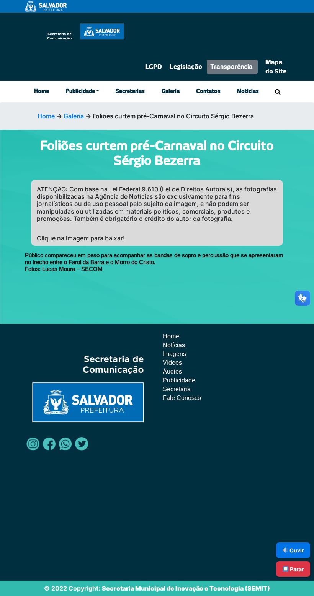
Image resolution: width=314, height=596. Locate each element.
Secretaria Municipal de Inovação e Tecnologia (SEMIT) (186, 588)
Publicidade (80, 91)
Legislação (186, 67)
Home (41, 91)
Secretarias (130, 91)
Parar (296, 569)
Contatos (208, 91)
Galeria (171, 91)
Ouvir (296, 550)
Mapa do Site (275, 67)
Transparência (231, 67)
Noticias (248, 91)
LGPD (153, 67)
